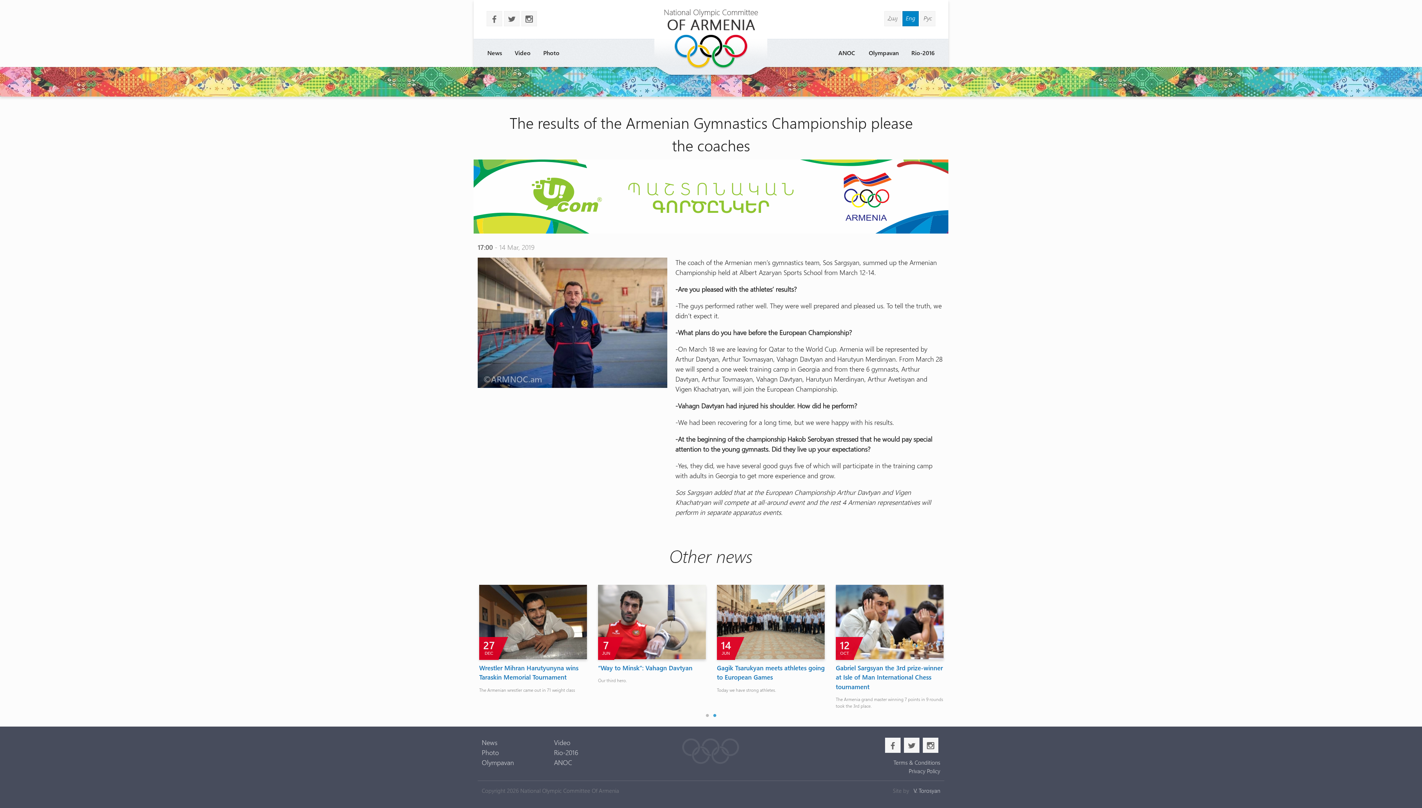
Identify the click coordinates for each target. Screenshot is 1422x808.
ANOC (846, 53)
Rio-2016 (923, 53)
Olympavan (884, 53)
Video (523, 53)
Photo (551, 53)
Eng (910, 18)
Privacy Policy (924, 771)
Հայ (893, 18)
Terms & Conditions (917, 762)
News (494, 53)
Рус (928, 18)
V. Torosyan (927, 790)
